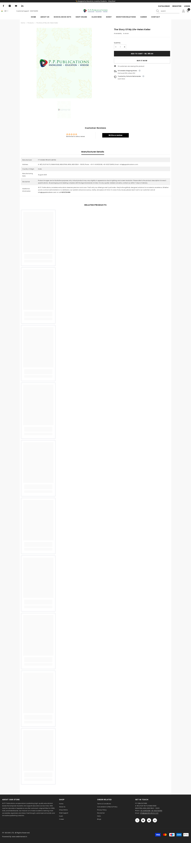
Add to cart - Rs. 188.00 (142, 54)
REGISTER (176, 6)
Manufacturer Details (92, 151)
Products (31, 23)
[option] (64, 63)
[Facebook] (3, 6)
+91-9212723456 (156, 811)
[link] (38, 256)
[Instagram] (9, 6)
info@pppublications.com (47, 192)
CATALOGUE (164, 6)
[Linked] (22, 6)
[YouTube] (16, 6)
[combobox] (170, 11)
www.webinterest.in (19, 836)
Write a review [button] (115, 135)
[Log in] (183, 11)
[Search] (167, 11)
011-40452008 (145, 811)
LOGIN (187, 6)
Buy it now (142, 61)
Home (23, 23)
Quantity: (117, 43)
